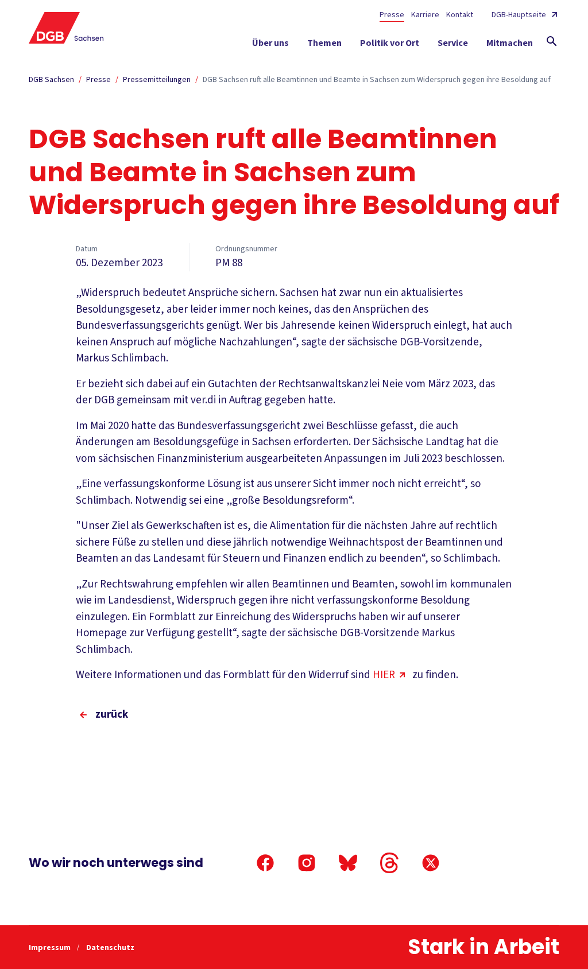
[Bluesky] (348, 863)
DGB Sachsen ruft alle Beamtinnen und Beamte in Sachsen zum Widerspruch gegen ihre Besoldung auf (377, 79)
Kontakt (459, 15)
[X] (430, 863)
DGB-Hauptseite (519, 15)
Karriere (425, 15)
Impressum (50, 948)
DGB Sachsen (51, 79)
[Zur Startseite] (66, 28)
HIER (384, 675)
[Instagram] (306, 863)
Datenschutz (110, 948)
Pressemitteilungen (157, 79)
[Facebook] (265, 863)
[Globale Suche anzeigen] (551, 41)
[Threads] (389, 863)
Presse (392, 15)
